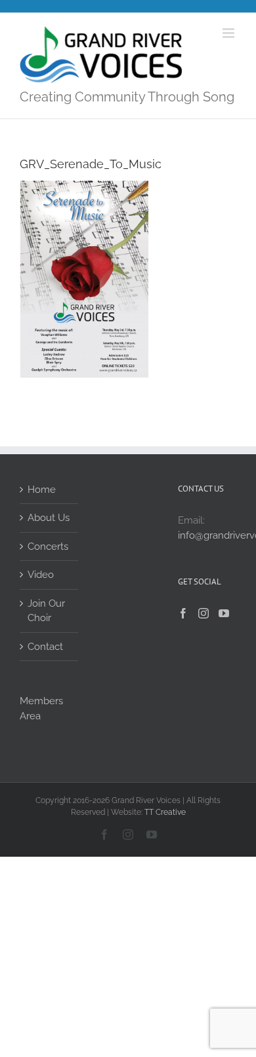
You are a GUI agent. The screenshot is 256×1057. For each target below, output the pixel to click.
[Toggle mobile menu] (229, 33)
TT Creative (165, 812)
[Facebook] (183, 613)
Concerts (48, 546)
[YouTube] (224, 613)
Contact (45, 647)
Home (42, 489)
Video (41, 575)
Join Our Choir (46, 611)
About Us (49, 518)
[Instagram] (203, 613)
